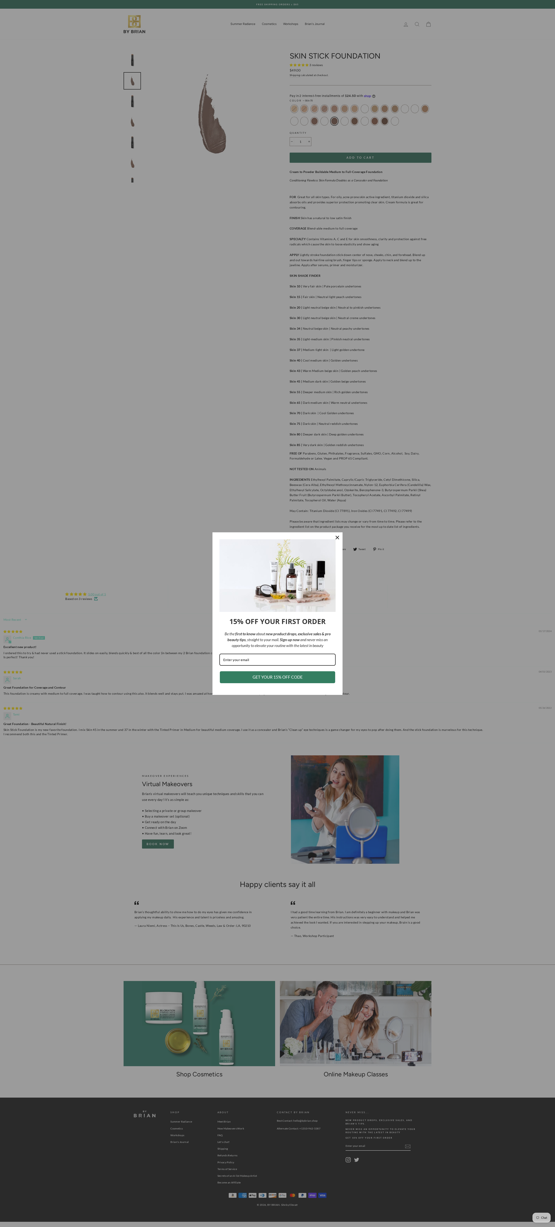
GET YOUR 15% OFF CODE (278, 677)
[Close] (337, 537)
